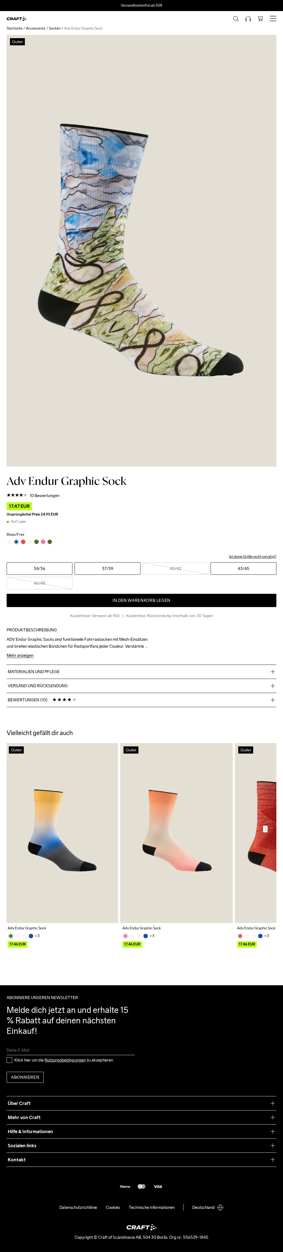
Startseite (14, 28)
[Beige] (17, 936)
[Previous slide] (17, 829)
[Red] (240, 936)
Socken (55, 28)
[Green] (11, 936)
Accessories (35, 28)
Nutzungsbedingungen (65, 1060)
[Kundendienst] (248, 19)
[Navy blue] (31, 936)
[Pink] (125, 936)
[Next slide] (265, 829)
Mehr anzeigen (20, 655)
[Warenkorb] (260, 19)
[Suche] (236, 19)
